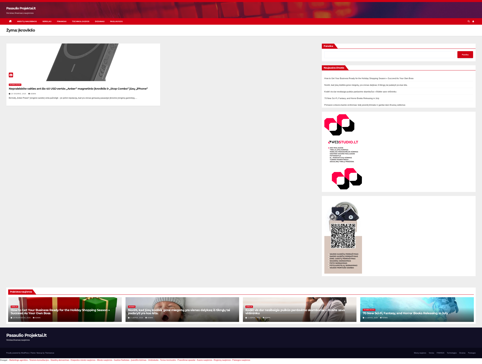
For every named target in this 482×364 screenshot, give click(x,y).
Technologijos (80, 21)
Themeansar (49, 353)
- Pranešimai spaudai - (186, 360)
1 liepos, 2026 (254, 318)
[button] (469, 21)
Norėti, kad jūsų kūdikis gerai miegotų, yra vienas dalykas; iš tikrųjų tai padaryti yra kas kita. (365, 85)
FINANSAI (61, 21)
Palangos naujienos (241, 360)
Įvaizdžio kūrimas (138, 360)
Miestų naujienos (27, 21)
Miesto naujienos (104, 360)
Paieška (328, 46)
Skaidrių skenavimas (59, 360)
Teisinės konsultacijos (39, 360)
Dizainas (100, 21)
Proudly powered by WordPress (18, 353)
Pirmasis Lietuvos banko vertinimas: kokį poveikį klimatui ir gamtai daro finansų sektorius (364, 105)
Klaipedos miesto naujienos (83, 360)
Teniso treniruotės (168, 360)
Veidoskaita (153, 360)
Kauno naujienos (204, 360)
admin (33, 94)
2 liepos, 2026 (137, 318)
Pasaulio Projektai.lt (21, 8)
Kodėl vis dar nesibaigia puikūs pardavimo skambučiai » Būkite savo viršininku (360, 92)
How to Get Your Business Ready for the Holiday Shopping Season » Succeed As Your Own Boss (368, 78)
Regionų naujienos (222, 360)
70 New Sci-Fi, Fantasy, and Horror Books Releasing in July (351, 98)
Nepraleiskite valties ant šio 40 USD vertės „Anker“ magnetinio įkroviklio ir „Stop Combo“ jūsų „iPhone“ (78, 88)
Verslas (47, 21)
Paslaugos (116, 21)
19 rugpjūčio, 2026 (22, 318)
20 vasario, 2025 (19, 94)
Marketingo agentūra (18, 360)
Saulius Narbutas (121, 360)
